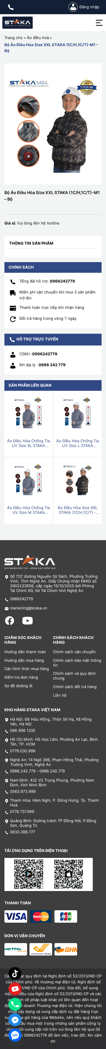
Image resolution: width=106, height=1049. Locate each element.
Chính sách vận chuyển (74, 652)
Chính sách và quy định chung (74, 675)
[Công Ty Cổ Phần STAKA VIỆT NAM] (17, 22)
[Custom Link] (15, 988)
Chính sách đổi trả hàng (75, 687)
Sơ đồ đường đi (18, 686)
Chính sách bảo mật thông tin (77, 662)
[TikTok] (15, 973)
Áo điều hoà (38, 37)
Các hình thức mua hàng (26, 668)
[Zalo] (15, 1035)
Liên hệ (60, 695)
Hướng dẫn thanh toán (25, 652)
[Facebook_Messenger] (15, 1019)
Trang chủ (13, 37)
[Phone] (15, 1004)
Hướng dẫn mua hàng (24, 660)
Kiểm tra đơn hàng (21, 677)
